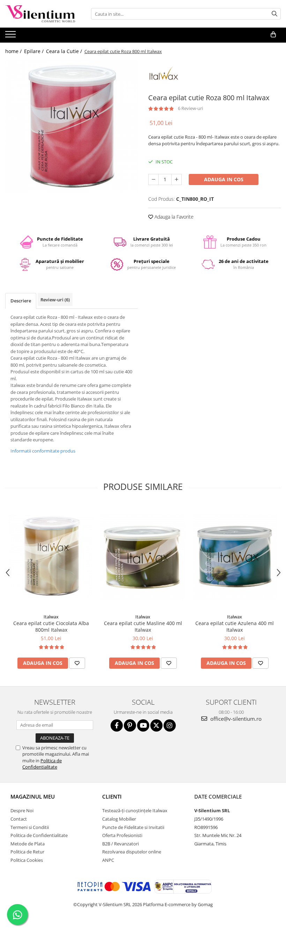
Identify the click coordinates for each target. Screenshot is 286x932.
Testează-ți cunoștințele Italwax (134, 810)
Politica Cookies (26, 860)
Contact (18, 819)
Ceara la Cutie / (64, 51)
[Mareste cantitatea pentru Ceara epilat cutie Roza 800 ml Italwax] (176, 179)
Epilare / (34, 51)
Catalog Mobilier (119, 819)
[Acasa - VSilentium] (40, 13)
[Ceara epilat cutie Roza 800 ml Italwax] (71, 126)
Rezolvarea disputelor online (131, 852)
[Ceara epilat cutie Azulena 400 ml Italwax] (234, 556)
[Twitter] (156, 725)
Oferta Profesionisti (122, 835)
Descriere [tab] (20, 301)
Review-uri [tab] (55, 299)
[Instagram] (170, 725)
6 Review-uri (190, 108)
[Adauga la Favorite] (77, 663)
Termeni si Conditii (29, 827)
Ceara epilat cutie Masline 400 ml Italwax (143, 626)
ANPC (108, 860)
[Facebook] (117, 725)
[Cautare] (274, 14)
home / (14, 51)
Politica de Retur (27, 852)
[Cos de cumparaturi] (273, 35)
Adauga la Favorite (173, 216)
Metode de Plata (27, 844)
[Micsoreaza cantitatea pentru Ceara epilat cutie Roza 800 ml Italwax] (153, 179)
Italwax (51, 617)
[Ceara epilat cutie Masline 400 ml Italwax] (142, 556)
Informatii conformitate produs (42, 451)
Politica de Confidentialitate (42, 763)
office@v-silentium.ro (235, 718)
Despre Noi (21, 810)
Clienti (112, 796)
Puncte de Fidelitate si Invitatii (133, 827)
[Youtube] (143, 725)
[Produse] (11, 36)
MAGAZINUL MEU (32, 796)
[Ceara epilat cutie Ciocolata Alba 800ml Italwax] (51, 556)
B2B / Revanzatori (120, 844)
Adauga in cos (223, 179)
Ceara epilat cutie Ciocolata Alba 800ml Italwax (51, 626)
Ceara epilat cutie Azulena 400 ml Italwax (234, 626)
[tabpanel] (71, 126)
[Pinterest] (130, 725)
